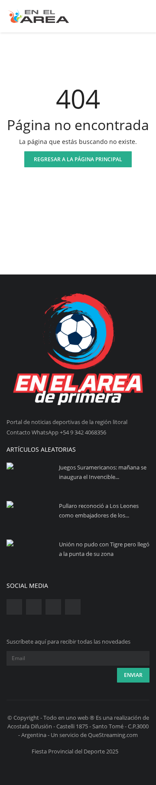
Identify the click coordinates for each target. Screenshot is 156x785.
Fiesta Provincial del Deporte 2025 (75, 751)
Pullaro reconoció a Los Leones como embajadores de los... (99, 510)
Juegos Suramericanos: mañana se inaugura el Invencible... (102, 472)
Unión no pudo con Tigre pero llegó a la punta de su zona (104, 549)
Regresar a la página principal (78, 159)
